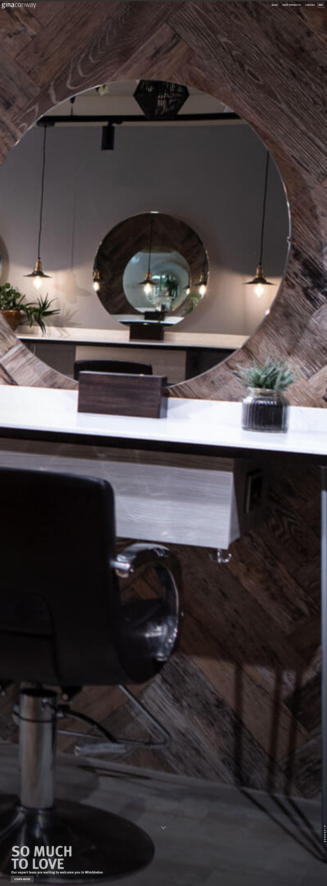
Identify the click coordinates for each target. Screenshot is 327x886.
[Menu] (321, 5)
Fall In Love (278, 468)
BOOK (275, 5)
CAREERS (310, 5)
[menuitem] (275, 4)
